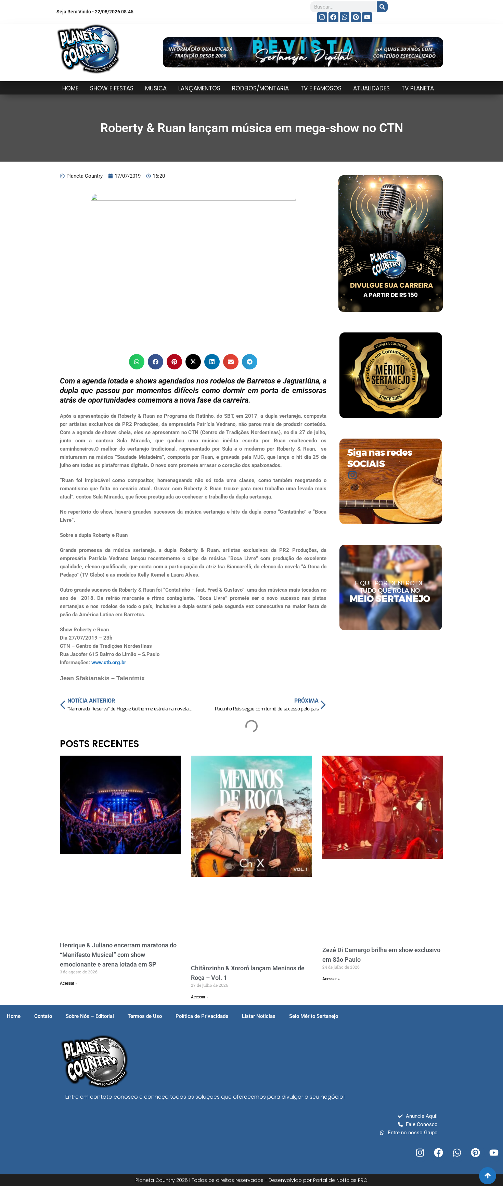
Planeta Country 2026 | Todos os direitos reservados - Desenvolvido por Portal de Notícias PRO (251, 1180)
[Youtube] (367, 17)
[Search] (382, 6)
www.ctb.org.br (108, 662)
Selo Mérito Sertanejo (313, 1016)
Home (14, 1016)
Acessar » (68, 983)
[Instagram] (322, 17)
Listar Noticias (258, 1016)
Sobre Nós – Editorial (90, 1016)
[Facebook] (333, 17)
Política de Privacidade (202, 1016)
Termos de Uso (145, 1016)
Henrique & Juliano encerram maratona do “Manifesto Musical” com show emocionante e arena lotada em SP (118, 955)
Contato (43, 1016)
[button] (136, 361)
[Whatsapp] (345, 17)
